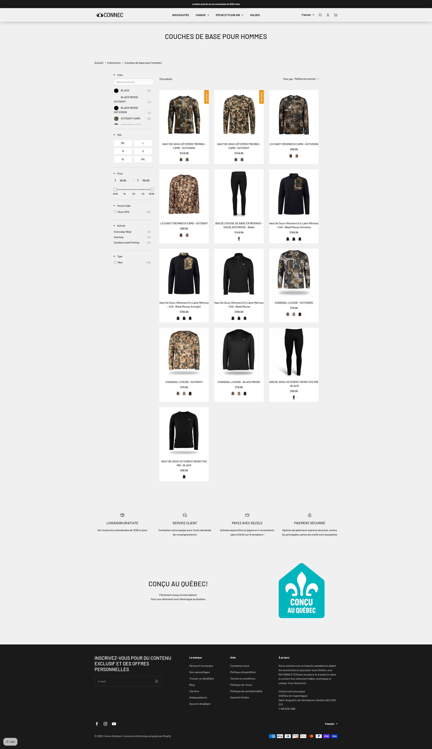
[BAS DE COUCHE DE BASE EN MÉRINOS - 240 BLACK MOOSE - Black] (239, 194)
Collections (114, 62)
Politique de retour (241, 684)
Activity (121, 225)
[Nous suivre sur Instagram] (105, 724)
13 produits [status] (165, 78)
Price (120, 173)
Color (120, 75)
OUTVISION (181, 159)
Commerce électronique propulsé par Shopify (147, 736)
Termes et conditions (242, 678)
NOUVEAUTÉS (180, 15)
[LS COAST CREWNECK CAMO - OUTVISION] (294, 114)
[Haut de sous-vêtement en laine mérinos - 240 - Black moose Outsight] (184, 273)
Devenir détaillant (199, 703)
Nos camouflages (199, 672)
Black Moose (300, 239)
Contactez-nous (239, 665)
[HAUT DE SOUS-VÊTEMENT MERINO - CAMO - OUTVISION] (184, 114)
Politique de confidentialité (246, 691)
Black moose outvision (287, 239)
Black (239, 239)
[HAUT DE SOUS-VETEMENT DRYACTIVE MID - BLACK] (184, 432)
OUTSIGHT (187, 159)
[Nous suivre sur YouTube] (114, 724)
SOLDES (255, 15)
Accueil (98, 62)
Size (119, 134)
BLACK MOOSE (300, 314)
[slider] (115, 189)
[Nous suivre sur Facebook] (96, 724)
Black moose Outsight (293, 239)
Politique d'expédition (243, 672)
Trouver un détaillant (201, 678)
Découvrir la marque (201, 665)
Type (119, 256)
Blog (192, 684)
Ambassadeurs (198, 697)
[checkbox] (133, 90)
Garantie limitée (239, 697)
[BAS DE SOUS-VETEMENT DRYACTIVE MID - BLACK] (294, 352)
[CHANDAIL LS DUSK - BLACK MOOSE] (239, 352)
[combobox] (301, 79)
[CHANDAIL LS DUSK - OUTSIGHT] (184, 352)
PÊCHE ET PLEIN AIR (228, 15)
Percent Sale (123, 205)
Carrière (194, 691)
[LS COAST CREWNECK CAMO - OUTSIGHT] (184, 194)
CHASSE (201, 15)
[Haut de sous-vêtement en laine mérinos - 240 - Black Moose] (239, 273)
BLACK (293, 397)
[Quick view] (205, 136)
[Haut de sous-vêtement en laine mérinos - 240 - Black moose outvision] (294, 194)
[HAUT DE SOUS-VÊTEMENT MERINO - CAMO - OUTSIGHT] (239, 114)
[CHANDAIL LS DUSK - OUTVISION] (294, 273)
